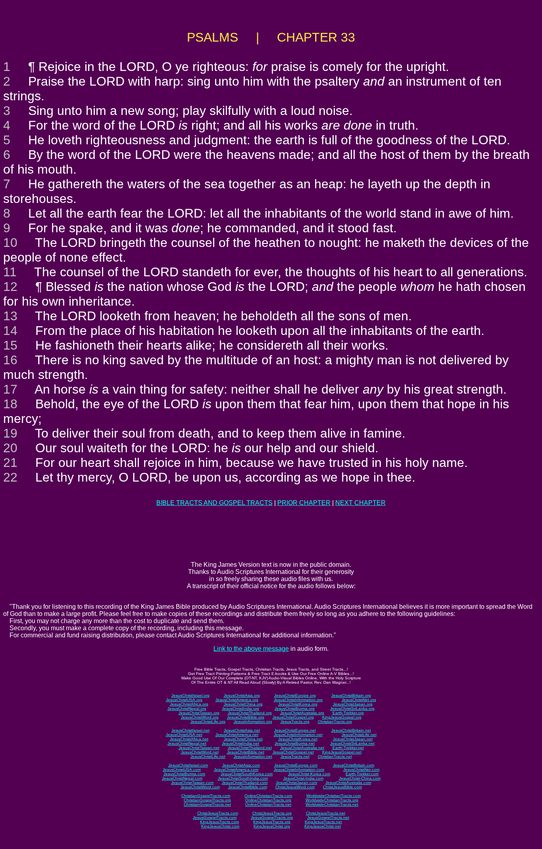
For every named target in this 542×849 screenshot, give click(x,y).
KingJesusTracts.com (219, 822)
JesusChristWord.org (200, 717)
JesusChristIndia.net (240, 743)
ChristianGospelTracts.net (207, 804)
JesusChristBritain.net (351, 730)
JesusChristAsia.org (242, 695)
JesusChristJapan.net (353, 739)
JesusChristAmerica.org (236, 700)
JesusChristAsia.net (242, 730)
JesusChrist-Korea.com (309, 774)
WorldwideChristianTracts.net (332, 804)
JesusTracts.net (295, 756)
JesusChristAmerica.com (236, 769)
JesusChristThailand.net (250, 748)
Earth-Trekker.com (362, 774)
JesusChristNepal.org (186, 708)
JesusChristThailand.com (244, 782)
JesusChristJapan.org (353, 704)
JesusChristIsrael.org (190, 695)
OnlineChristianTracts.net (268, 804)
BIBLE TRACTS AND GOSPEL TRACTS (214, 502)
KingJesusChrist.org (272, 826)
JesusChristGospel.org (293, 717)
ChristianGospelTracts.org (207, 800)
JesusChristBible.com (247, 787)
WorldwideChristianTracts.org (332, 800)
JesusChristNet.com (361, 769)
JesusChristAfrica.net (189, 739)
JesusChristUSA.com (182, 769)
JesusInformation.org (253, 721)
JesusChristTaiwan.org (199, 713)
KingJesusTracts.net (323, 822)
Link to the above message (251, 648)
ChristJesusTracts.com (217, 813)
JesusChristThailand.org (250, 713)
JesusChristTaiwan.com (192, 782)
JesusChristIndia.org (240, 708)
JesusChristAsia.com (241, 765)
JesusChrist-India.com (303, 778)
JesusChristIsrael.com (188, 765)
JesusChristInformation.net (298, 734)
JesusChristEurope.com (295, 765)
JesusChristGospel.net (293, 752)
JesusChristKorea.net (297, 739)
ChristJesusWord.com (295, 787)
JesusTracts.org (295, 721)
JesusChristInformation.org (298, 700)
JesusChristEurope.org (295, 695)
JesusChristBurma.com (184, 774)
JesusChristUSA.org (184, 700)
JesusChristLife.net (359, 734)
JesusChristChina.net (243, 739)
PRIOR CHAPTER (304, 502)
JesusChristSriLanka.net (352, 743)
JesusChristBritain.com (353, 765)
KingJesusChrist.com (220, 826)
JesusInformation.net (253, 756)
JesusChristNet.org (359, 700)
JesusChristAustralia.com (348, 782)
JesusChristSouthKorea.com (247, 774)
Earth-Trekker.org (348, 713)
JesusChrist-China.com (360, 778)
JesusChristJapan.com (296, 782)
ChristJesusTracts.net (325, 813)
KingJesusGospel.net (341, 752)
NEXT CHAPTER (360, 502)
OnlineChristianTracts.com (268, 796)
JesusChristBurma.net (295, 743)
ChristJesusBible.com (342, 787)
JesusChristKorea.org (297, 704)
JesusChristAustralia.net (302, 748)
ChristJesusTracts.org (272, 813)
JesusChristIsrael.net (190, 730)
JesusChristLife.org (207, 721)
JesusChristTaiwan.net (199, 748)
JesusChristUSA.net (184, 734)
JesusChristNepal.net (186, 743)
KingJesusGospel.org (341, 717)
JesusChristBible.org (245, 717)
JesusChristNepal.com (182, 778)
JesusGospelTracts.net (328, 817)
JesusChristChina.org (243, 704)
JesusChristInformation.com (299, 769)
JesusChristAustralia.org (302, 713)
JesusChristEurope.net (295, 730)
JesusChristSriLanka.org (352, 708)
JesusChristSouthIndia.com (243, 778)
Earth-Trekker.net (348, 748)
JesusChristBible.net (245, 752)
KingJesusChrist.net (322, 826)
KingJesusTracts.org (271, 822)
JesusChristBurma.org (295, 708)
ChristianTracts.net (335, 756)
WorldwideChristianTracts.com (333, 796)
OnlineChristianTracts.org (268, 800)
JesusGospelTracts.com (214, 817)
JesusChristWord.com (200, 787)
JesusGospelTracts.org (272, 817)
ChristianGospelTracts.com (205, 796)
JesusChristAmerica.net (236, 734)
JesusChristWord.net (200, 752)
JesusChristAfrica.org (189, 704)
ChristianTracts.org (335, 721)
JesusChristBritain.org (351, 695)
